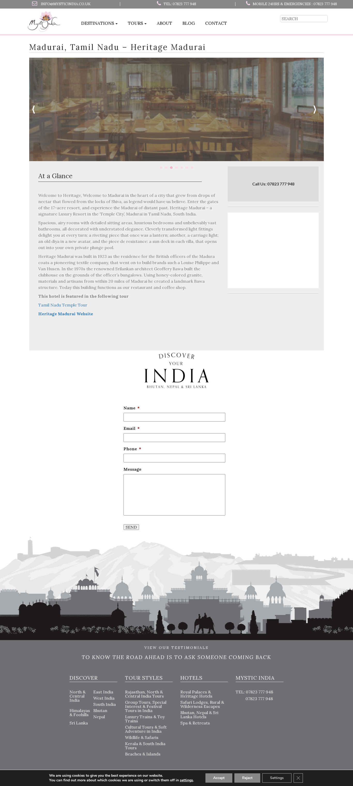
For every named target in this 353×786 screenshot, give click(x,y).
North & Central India (78, 696)
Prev (36, 109)
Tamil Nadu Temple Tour (62, 305)
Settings (277, 777)
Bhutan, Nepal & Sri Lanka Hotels (199, 714)
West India (103, 698)
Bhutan (100, 710)
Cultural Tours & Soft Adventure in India (146, 729)
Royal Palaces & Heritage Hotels (196, 694)
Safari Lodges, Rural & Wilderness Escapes (202, 704)
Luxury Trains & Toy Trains (145, 718)
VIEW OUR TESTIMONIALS (176, 648)
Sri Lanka (79, 722)
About (164, 23)
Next (317, 109)
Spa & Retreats (195, 722)
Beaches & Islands (142, 754)
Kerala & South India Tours (145, 745)
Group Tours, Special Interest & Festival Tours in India (145, 706)
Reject (247, 777)
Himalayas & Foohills (80, 712)
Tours (136, 23)
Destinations (98, 23)
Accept (219, 777)
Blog (188, 23)
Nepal (99, 716)
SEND (131, 527)
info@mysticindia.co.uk (66, 4)
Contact (216, 23)
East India (103, 691)
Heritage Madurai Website (65, 313)
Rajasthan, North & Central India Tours (144, 694)
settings (186, 780)
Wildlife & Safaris (141, 737)
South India (104, 704)
